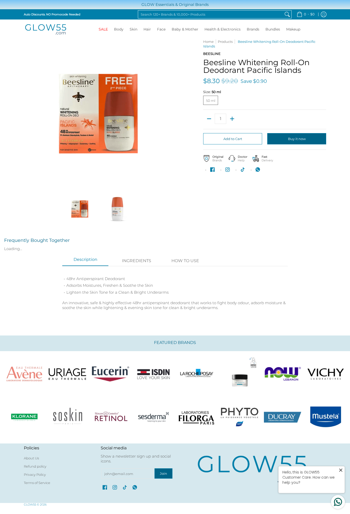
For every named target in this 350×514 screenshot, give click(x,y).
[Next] (168, 113)
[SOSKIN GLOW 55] (67, 417)
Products (225, 41)
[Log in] (323, 14)
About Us (31, 458)
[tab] (85, 261)
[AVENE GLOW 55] (24, 374)
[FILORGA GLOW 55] (196, 417)
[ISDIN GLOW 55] (153, 374)
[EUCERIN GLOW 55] (110, 374)
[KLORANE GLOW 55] (24, 417)
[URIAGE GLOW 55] (67, 374)
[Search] (287, 14)
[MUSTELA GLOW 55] (325, 417)
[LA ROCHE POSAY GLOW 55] (196, 374)
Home (208, 41)
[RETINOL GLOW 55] (110, 417)
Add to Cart (232, 139)
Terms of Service (37, 483)
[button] (212, 169)
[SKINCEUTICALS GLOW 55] (239, 374)
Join (163, 473)
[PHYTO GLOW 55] (239, 417)
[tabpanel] (175, 290)
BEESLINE (212, 54)
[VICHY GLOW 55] (325, 374)
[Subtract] (209, 119)
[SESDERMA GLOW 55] (153, 417)
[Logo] (282, 374)
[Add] (232, 119)
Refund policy (35, 466)
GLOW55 (30, 504)
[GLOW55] (45, 29)
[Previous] (27, 113)
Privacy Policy (35, 474)
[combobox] (210, 14)
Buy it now (297, 139)
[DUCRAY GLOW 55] (282, 417)
